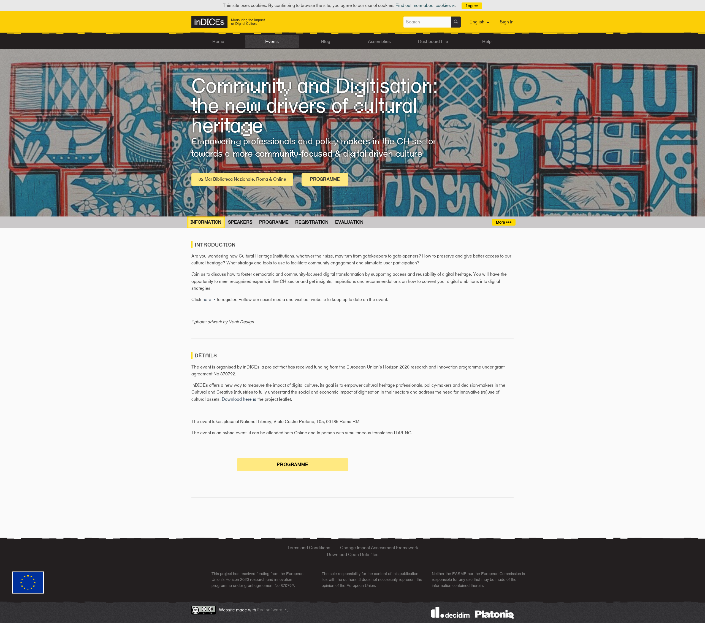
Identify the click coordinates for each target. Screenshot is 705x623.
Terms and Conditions (308, 547)
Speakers (240, 222)
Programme (325, 179)
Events (272, 41)
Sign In (507, 22)
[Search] (456, 22)
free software (272, 609)
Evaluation (349, 222)
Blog (325, 41)
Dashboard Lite (433, 41)
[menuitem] (480, 22)
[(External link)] (494, 614)
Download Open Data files (352, 554)
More (501, 222)
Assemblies (379, 41)
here (209, 299)
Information (206, 222)
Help (487, 41)
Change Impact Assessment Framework (379, 547)
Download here (239, 399)
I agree (472, 5)
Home (218, 41)
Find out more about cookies (425, 5)
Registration (312, 222)
